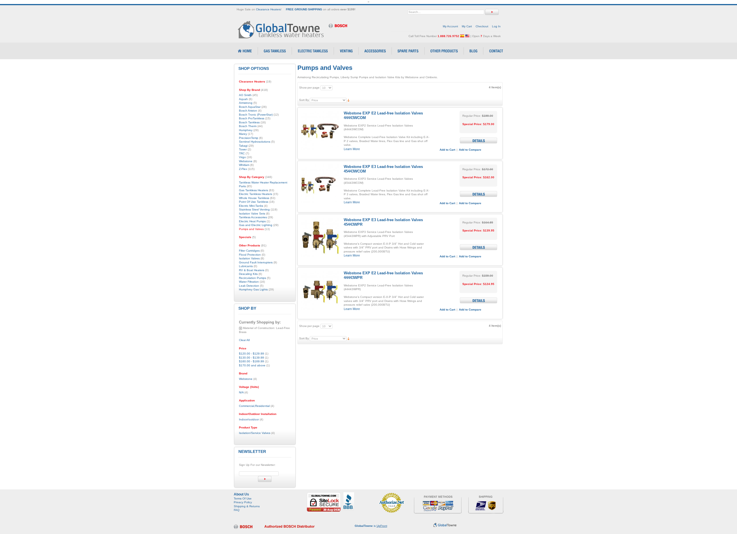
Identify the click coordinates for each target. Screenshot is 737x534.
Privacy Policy (243, 502)
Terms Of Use (243, 498)
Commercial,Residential (254, 405)
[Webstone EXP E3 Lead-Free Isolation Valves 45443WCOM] (320, 183)
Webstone (245, 378)
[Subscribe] (264, 479)
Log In (496, 26)
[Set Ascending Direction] (348, 100)
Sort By (304, 100)
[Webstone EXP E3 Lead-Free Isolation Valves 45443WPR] (320, 237)
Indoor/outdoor (249, 419)
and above (252, 365)
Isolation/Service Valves (254, 433)
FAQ (237, 510)
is (371, 525)
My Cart (467, 26)
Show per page (309, 87)
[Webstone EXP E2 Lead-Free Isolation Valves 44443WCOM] (320, 130)
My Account (450, 26)
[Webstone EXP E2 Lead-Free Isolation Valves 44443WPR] (320, 290)
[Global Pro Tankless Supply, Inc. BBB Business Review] (348, 494)
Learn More (352, 149)
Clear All (244, 340)
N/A (241, 392)
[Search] (492, 12)
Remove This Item (240, 328)
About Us (241, 494)
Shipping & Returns (247, 506)
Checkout (482, 26)
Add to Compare (470, 149)
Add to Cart (447, 149)
